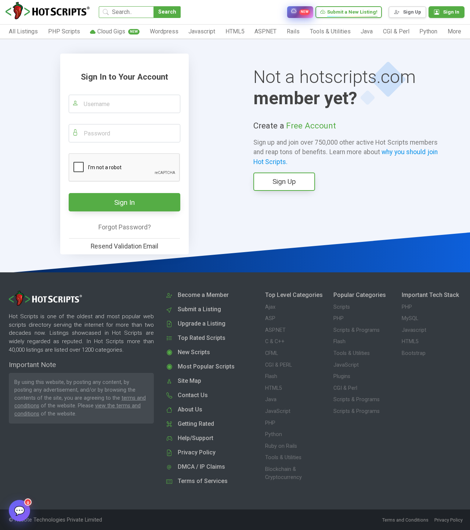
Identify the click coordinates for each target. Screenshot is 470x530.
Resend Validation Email (124, 246)
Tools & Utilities (283, 457)
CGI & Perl (345, 388)
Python (273, 434)
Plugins (341, 376)
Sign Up (284, 181)
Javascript (414, 330)
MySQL (410, 318)
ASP (270, 318)
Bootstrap (414, 353)
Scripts (341, 307)
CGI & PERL (278, 365)
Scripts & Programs (356, 330)
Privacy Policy (448, 520)
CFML (271, 353)
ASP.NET (275, 330)
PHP (270, 423)
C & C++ (275, 341)
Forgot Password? (124, 227)
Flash (271, 376)
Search (167, 12)
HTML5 (273, 388)
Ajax (270, 307)
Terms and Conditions (405, 520)
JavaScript (277, 411)
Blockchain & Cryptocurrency (283, 473)
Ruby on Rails (281, 446)
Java (270, 399)
